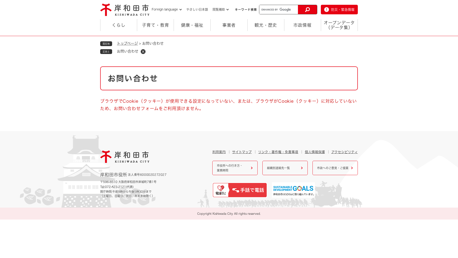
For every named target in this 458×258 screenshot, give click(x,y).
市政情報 (302, 25)
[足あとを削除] (143, 51)
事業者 (229, 25)
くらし (118, 25)
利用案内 (219, 152)
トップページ (127, 43)
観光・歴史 (266, 25)
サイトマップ (242, 152)
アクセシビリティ (344, 152)
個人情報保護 (315, 152)
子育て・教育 (155, 25)
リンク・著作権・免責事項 (278, 152)
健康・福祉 (192, 25)
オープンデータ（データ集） (339, 25)
